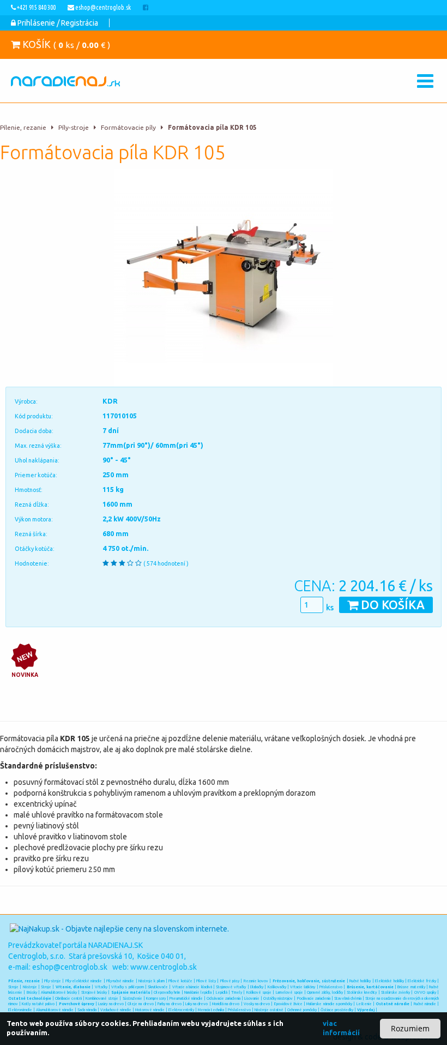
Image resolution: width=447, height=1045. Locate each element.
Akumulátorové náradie (55, 1009)
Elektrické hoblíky (389, 980)
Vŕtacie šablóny (302, 986)
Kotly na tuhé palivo (38, 1003)
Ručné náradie (425, 1003)
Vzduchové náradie (115, 1009)
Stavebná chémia (347, 998)
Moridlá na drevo (225, 1003)
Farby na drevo (169, 1003)
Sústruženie (132, 998)
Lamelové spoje (289, 992)
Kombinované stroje (102, 998)
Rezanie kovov (256, 980)
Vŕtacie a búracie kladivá (192, 986)
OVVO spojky (425, 992)
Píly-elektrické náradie (83, 980)
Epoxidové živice (288, 1003)
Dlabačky (256, 986)
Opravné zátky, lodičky (325, 992)
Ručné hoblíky (360, 980)
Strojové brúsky (94, 992)
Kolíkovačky (277, 986)
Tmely (236, 992)
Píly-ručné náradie (120, 980)
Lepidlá (221, 992)
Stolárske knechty (362, 992)
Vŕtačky (101, 986)
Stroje (13, 986)
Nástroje (30, 986)
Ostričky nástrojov (278, 998)
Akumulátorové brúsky (59, 992)
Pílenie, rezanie (23, 127)
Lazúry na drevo (110, 1003)
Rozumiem (410, 1028)
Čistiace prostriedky (337, 1009)
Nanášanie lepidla (198, 992)
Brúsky (32, 992)
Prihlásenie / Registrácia (57, 23)
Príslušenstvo (330, 986)
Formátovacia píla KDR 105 (212, 127)
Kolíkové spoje (258, 992)
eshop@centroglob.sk (69, 967)
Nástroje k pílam (151, 980)
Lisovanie (251, 998)
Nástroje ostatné (269, 1009)
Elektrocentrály (181, 1009)
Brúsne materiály (411, 986)
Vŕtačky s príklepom (127, 986)
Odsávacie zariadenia (223, 998)
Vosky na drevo (257, 1003)
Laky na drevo (196, 1003)
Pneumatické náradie (186, 998)
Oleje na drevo (140, 1003)
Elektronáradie (20, 1009)
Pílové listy (205, 980)
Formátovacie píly (128, 127)
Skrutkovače (158, 986)
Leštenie (364, 1003)
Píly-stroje (73, 127)
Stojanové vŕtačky (231, 986)
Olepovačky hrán (167, 992)
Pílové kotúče (180, 980)
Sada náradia (86, 1009)
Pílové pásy (229, 980)
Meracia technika (211, 1009)
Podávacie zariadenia (313, 998)
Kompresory (156, 998)
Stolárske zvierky (395, 992)
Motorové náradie (150, 1009)
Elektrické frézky (422, 980)
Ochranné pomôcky (302, 1009)
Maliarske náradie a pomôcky (329, 1003)
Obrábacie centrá (68, 998)
